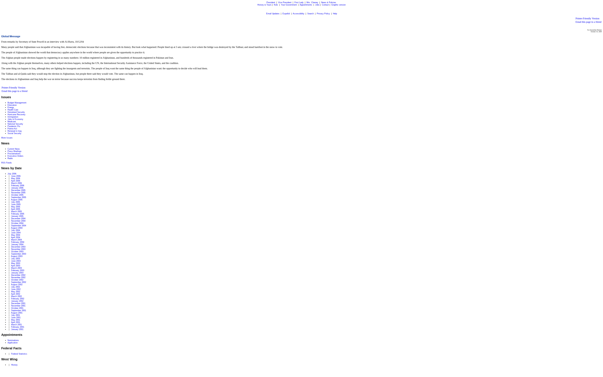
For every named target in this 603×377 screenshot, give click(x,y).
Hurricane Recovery (16, 114)
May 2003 (15, 263)
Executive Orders (15, 156)
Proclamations (14, 153)
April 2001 (15, 322)
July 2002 (15, 287)
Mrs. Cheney (312, 2)
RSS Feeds (6, 163)
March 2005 (16, 211)
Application (13, 342)
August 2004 (16, 228)
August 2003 (16, 256)
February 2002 (17, 298)
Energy (11, 107)
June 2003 (16, 261)
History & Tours (264, 5)
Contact (325, 5)
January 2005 (17, 216)
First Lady (299, 2)
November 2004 (18, 221)
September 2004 (18, 225)
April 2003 (15, 265)
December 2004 (18, 218)
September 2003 (18, 254)
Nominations (13, 340)
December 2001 (18, 303)
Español (286, 13)
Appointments (306, 5)
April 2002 (15, 294)
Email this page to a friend (588, 22)
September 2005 (18, 197)
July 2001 (15, 315)
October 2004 (17, 223)
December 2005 (18, 190)
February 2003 (17, 270)
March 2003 (16, 268)
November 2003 (18, 249)
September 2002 (18, 282)
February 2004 (17, 242)
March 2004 (16, 240)
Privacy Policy (323, 13)
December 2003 (18, 247)
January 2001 (17, 329)
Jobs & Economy (15, 119)
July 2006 (12, 174)
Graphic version (338, 5)
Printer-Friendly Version (587, 18)
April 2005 (15, 209)
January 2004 (17, 244)
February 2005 (17, 214)
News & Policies (328, 2)
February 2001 (17, 327)
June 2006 (16, 176)
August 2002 (16, 284)
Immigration (13, 117)
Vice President (284, 2)
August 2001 (16, 313)
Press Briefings (15, 151)
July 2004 (15, 230)
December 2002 (18, 275)
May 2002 (15, 291)
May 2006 (15, 178)
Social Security (14, 133)
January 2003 (17, 273)
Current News (14, 149)
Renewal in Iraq (15, 131)
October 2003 (17, 251)
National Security (15, 124)
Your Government (289, 5)
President (270, 2)
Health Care (13, 110)
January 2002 (17, 301)
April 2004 (15, 237)
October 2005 (17, 195)
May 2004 (15, 235)
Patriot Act (12, 128)
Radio (10, 158)
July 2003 (15, 258)
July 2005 (15, 202)
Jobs (317, 5)
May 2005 (15, 207)
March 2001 (16, 324)
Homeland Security (16, 112)
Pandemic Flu (14, 126)
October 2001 (17, 308)
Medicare (12, 121)
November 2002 (18, 277)
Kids (276, 5)
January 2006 (17, 188)
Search (310, 13)
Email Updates (273, 13)
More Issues (7, 138)
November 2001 (18, 306)
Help (335, 13)
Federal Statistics (19, 354)
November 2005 (18, 192)
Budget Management (17, 103)
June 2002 (16, 289)
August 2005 (16, 199)
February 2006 (17, 185)
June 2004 (16, 232)
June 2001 (16, 317)
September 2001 (18, 310)
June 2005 (16, 204)
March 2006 (16, 183)
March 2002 (16, 296)
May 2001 (15, 320)
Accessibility (298, 13)
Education (12, 105)
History (14, 365)
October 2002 (17, 280)
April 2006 (15, 181)
